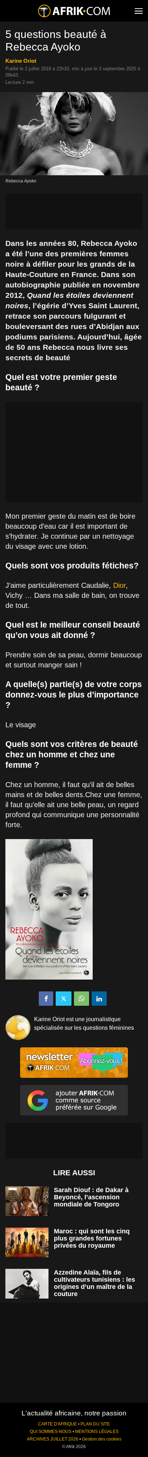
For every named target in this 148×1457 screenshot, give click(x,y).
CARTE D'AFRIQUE (57, 1424)
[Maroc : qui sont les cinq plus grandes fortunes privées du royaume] (26, 1242)
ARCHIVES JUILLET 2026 (52, 1439)
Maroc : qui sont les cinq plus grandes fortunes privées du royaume (92, 1238)
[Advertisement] (74, 211)
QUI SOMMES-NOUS (50, 1431)
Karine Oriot (20, 61)
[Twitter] (63, 998)
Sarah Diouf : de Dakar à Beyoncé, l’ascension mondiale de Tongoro (91, 1197)
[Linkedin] (99, 998)
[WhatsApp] (81, 998)
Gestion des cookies (101, 1439)
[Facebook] (46, 998)
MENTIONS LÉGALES (97, 1431)
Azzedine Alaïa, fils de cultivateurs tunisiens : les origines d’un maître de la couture (94, 1283)
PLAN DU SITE (95, 1424)
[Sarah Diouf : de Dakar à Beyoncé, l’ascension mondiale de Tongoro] (26, 1201)
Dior (119, 585)
